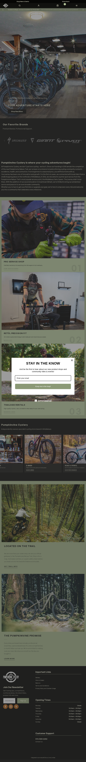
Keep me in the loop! (43, 386)
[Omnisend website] (43, 399)
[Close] (71, 360)
